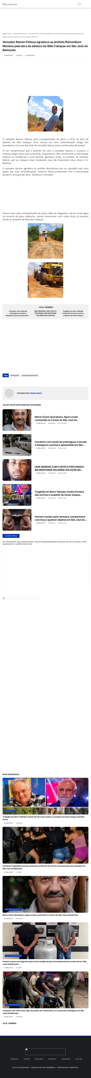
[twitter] (9, 381)
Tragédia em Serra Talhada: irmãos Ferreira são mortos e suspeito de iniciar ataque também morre (73, 313)
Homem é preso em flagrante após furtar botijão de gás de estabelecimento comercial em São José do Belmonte (44, 962)
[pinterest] (18, 381)
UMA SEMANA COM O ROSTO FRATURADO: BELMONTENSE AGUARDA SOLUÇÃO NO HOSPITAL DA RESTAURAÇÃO (45, 313)
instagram (66, 1059)
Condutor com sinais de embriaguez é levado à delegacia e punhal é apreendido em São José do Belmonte (18, 313)
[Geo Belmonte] (10, 4)
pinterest (52, 1059)
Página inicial (7, 33)
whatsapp (39, 1059)
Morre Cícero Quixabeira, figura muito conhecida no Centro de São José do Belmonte (56, 418)
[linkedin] (22, 381)
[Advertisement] (45, 78)
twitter (27, 1059)
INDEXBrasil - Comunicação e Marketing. (62, 1067)
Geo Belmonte (24, 1067)
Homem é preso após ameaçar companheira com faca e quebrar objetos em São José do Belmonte (60, 518)
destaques (14, 375)
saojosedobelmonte (20, 33)
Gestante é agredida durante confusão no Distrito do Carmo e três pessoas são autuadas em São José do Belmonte (44, 867)
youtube (78, 1059)
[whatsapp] (13, 381)
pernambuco (10, 811)
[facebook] (4, 381)
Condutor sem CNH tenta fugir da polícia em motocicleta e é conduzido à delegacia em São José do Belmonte (43, 1011)
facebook (14, 1059)
